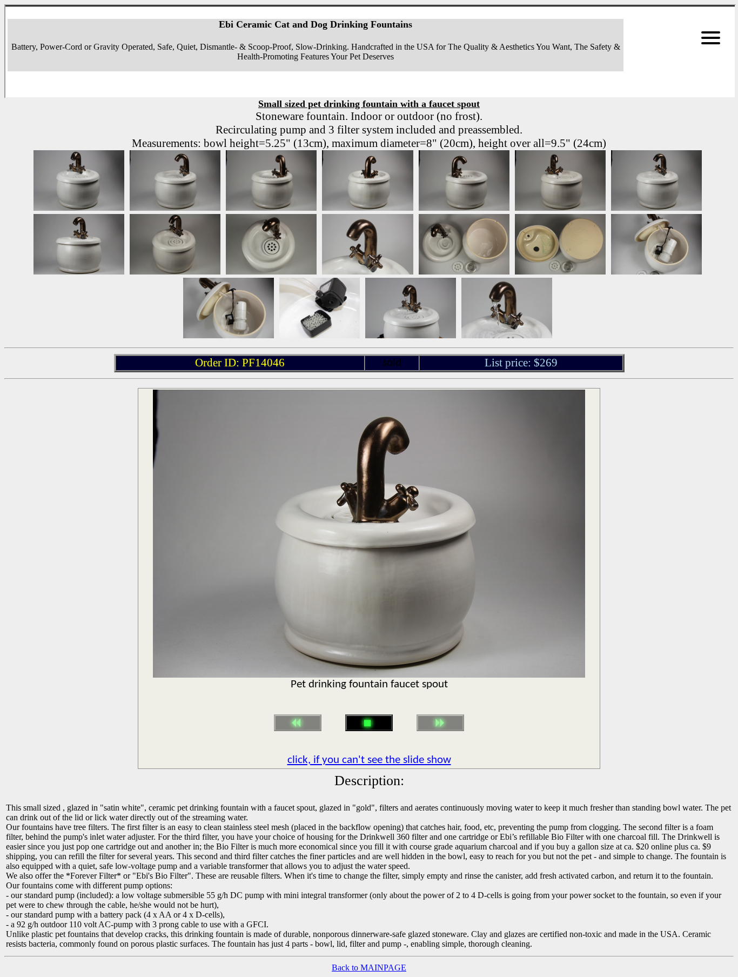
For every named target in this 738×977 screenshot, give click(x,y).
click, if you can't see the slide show (369, 760)
